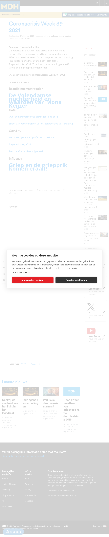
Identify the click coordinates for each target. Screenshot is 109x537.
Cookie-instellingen (76, 280)
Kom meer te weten (21, 271)
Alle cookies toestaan (32, 280)
